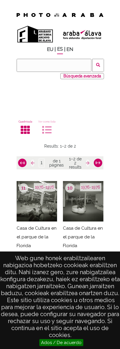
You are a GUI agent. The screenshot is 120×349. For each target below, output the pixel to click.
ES (60, 49)
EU (50, 49)
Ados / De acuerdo (61, 342)
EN (69, 49)
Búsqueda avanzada (82, 76)
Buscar (98, 65)
